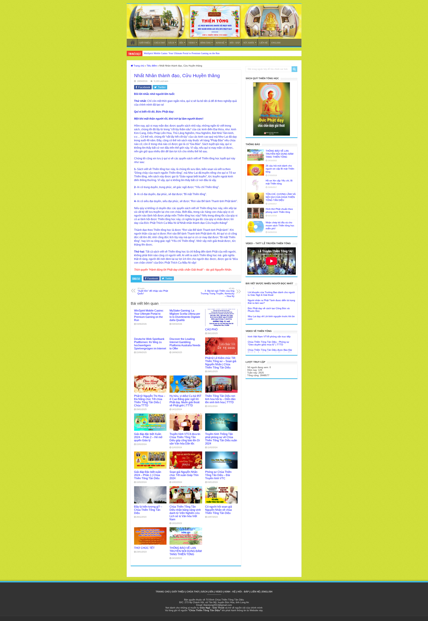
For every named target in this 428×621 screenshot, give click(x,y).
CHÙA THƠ (159, 42)
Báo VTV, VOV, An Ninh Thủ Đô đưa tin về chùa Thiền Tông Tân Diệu (270, 347)
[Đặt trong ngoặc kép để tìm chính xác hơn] (294, 69)
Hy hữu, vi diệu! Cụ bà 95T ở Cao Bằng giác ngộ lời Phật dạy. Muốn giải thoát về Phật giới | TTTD (185, 400)
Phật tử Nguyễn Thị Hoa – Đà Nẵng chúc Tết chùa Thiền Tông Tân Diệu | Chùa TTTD (149, 400)
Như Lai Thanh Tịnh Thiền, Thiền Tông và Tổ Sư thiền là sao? (270, 316)
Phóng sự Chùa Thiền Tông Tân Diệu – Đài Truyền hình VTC (218, 475)
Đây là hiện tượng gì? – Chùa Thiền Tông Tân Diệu (148, 509)
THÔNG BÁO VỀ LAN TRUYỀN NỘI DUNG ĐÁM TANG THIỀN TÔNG (186, 551)
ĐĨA (181, 42)
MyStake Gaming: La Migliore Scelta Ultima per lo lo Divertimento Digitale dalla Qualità (185, 315)
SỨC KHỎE (248, 42)
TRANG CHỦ (132, 42)
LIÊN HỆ (263, 42)
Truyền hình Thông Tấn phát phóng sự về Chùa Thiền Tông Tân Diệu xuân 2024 (221, 438)
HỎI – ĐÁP (235, 42)
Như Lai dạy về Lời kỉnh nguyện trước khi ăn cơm (271, 303)
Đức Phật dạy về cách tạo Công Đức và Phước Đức (269, 295)
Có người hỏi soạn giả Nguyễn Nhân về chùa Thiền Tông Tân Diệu (218, 509)
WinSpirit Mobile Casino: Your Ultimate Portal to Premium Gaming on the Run (182, 53)
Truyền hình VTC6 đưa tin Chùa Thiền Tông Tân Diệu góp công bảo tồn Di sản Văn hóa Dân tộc (185, 438)
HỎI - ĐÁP (243, 591)
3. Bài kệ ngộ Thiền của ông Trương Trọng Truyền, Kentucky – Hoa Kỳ (217, 292)
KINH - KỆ (230, 591)
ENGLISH (275, 42)
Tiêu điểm (152, 65)
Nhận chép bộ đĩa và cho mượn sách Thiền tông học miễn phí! (280, 225)
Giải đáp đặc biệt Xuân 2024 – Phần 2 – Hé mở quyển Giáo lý (148, 437)
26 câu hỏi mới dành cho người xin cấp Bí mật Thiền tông (280, 168)
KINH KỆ (220, 42)
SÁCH (171, 42)
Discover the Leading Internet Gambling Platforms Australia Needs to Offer (185, 343)
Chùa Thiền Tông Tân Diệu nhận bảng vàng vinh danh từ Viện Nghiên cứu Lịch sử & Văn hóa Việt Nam (185, 513)
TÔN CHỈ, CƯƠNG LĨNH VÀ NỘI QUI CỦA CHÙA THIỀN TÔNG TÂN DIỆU (281, 197)
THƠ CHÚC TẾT (144, 547)
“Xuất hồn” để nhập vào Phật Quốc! (152, 291)
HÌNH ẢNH (205, 42)
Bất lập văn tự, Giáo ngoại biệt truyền (267, 309)
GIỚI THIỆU (144, 42)
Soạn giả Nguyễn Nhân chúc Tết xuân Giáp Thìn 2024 (184, 475)
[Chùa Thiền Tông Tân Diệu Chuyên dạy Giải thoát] (214, 21)
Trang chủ (138, 65)
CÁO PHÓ (211, 329)
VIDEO (191, 42)
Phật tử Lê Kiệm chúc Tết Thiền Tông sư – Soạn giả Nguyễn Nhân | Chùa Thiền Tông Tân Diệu (220, 362)
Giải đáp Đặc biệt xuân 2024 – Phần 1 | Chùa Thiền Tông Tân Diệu (147, 475)
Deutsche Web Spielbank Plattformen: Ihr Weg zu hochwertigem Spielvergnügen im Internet (150, 343)
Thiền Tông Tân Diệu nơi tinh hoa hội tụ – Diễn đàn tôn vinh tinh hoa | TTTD (220, 399)
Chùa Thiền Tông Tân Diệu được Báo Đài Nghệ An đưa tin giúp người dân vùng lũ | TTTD (270, 338)
